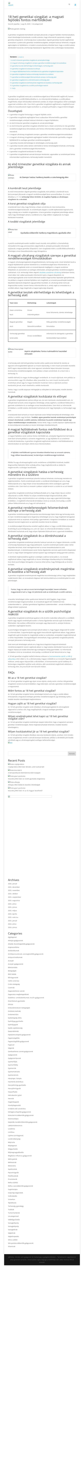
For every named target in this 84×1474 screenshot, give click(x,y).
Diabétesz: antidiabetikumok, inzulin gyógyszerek (26, 998)
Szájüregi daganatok (15, 1193)
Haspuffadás (12, 1092)
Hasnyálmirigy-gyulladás (17, 1085)
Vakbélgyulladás (14, 1220)
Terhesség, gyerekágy (16, 1206)
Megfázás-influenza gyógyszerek (20, 1156)
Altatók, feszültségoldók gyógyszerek (21, 944)
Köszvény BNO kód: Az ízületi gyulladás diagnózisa (26, 779)
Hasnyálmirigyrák (14, 1088)
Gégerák (11, 1048)
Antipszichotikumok (15, 957)
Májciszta (11, 1142)
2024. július (12, 924)
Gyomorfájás (12, 1062)
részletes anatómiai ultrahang (50, 272)
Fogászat (11, 1045)
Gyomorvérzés (13, 1075)
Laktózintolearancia (15, 1125)
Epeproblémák (13, 1031)
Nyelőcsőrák (12, 1169)
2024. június (12, 927)
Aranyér (11, 961)
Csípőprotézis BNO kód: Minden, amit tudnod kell (26, 767)
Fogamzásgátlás (14, 1038)
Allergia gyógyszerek (15, 941)
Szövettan (11, 1199)
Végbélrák (11, 1233)
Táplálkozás (12, 1203)
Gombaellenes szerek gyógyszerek (20, 1051)
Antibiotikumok (13, 951)
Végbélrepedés (13, 1236)
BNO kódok (12, 974)
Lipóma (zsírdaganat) (15, 1135)
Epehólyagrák (13, 1025)
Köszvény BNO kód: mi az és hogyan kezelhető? (25, 791)
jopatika (16, 24)
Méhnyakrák (12, 1159)
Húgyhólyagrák (13, 1102)
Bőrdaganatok (13, 978)
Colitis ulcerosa (13, 981)
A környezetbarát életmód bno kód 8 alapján (24, 773)
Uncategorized (37, 24)
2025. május (12, 910)
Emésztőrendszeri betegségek (19, 1008)
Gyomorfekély (13, 1065)
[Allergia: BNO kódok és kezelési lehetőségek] (14, 782)
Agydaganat (12, 937)
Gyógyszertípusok (14, 1058)
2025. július (12, 904)
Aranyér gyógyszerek (15, 964)
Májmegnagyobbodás (16, 1152)
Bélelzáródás (12, 967)
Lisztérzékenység (14, 1139)
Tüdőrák (11, 1210)
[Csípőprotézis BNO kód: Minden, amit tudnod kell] (16, 764)
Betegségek (12, 971)
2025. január (12, 921)
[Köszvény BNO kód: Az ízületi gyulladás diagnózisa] (16, 776)
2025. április (12, 914)
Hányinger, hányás (15, 1078)
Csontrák (11, 988)
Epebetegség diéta (15, 1018)
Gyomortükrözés (14, 1072)
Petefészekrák (13, 1176)
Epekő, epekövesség (15, 1028)
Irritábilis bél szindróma (17, 1109)
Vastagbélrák (12, 1230)
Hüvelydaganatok (14, 1105)
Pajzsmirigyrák (13, 1172)
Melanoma (12, 1166)
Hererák (11, 1098)
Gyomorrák (12, 1068)
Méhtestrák (12, 1162)
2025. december (14, 887)
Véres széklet (13, 1240)
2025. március (13, 917)
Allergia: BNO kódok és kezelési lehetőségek (24, 785)
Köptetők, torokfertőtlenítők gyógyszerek (22, 1122)
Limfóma (11, 1132)
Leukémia (11, 1129)
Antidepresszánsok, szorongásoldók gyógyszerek (25, 954)
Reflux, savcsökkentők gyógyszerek (20, 1186)
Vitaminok (11, 1246)
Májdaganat (12, 1146)
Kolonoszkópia (13, 1119)
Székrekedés (12, 1196)
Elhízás (10, 1004)
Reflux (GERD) (13, 1183)
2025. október (13, 894)
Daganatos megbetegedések (18, 994)
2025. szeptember (14, 897)
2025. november (14, 890)
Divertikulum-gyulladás (16, 1001)
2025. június (12, 907)
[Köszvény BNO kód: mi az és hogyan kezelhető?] (16, 788)
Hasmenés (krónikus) (15, 1082)
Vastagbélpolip (13, 1223)
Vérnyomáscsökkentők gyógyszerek (20, 1243)
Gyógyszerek (12, 1055)
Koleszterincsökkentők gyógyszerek (20, 1115)
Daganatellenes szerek (16, 991)
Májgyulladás (13, 1149)
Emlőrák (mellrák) (14, 1011)
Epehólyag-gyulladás (15, 1021)
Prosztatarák (12, 1179)
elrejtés (21, 57)
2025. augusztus (14, 900)
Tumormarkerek (14, 1213)
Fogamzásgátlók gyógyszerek (18, 1041)
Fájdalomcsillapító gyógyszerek (19, 1035)
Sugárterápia (13, 1189)
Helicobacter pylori (15, 1095)
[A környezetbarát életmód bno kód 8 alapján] (15, 770)
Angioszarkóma (13, 947)
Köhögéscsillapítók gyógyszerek (19, 1112)
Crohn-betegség (14, 984)
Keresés (72, 754)
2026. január (12, 884)
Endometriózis (13, 1014)
